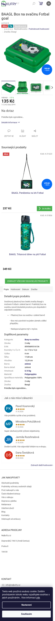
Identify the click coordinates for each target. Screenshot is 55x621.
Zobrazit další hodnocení (41, 465)
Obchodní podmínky (10, 483)
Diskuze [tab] (25, 289)
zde (38, 597)
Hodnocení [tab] (15, 289)
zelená (28, 364)
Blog (3, 512)
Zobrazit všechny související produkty (27, 281)
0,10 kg (28, 371)
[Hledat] (34, 3)
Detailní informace (9, 122)
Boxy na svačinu (32, 339)
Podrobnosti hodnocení (39, 29)
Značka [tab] (34, 289)
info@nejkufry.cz (13, 585)
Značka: (10, 32)
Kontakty (5, 515)
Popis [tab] (6, 289)
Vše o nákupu (7, 497)
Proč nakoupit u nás (10, 490)
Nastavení (26, 605)
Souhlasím (26, 614)
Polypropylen (31, 374)
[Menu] (48, 3)
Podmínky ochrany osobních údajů (16, 486)
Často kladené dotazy (10, 494)
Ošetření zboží (7, 508)
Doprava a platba (8, 501)
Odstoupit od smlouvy (11, 519)
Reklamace (6, 504)
